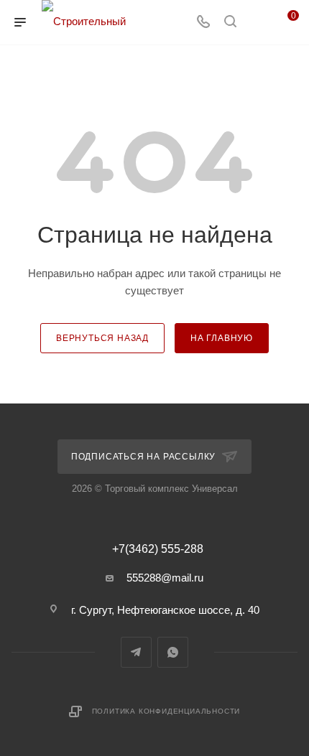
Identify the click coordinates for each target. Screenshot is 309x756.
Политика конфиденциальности (166, 711)
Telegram (136, 652)
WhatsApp (172, 652)
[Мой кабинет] (257, 23)
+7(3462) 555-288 (157, 549)
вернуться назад (102, 338)
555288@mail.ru (164, 577)
